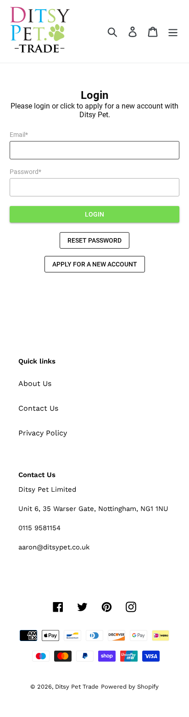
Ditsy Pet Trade (77, 686)
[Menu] (173, 31)
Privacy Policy (42, 433)
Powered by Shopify (130, 686)
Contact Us (38, 408)
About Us (34, 383)
